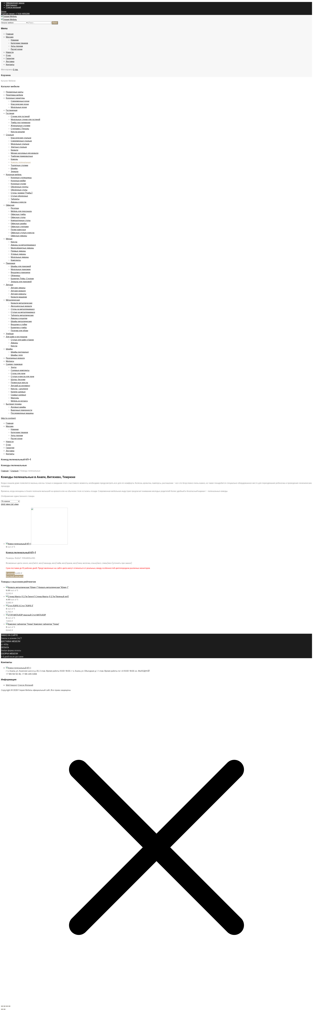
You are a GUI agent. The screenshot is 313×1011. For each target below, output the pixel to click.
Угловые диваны (18, 254)
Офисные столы (18, 217)
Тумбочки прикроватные (22, 156)
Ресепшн (15, 208)
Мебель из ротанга (19, 401)
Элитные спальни (19, 147)
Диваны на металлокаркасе (23, 245)
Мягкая (9, 238)
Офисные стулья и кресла (22, 232)
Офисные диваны (19, 235)
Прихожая (10, 263)
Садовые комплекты (20, 370)
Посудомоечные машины (22, 413)
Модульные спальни (20, 144)
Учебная (10, 333)
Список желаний (13, 7)
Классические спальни (21, 137)
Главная (9, 34)
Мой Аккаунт (11, 5)
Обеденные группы (19, 186)
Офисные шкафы (19, 223)
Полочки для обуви (19, 330)
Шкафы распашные (20, 352)
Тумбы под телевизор (20, 122)
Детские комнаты (18, 293)
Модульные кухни (19, 107)
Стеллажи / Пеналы (20, 128)
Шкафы (14, 168)
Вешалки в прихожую (20, 272)
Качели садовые (18, 391)
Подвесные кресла (19, 382)
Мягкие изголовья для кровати (24, 153)
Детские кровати (18, 290)
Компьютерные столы (21, 220)
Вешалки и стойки (19, 324)
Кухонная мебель (14, 174)
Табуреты (15, 199)
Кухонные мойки (18, 180)
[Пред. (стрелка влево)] (2, 1009)
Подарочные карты (14, 92)
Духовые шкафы (18, 407)
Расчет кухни (16, 49)
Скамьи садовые (18, 394)
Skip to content (8, 418)
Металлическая (13, 300)
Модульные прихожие (21, 269)
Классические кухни (20, 104)
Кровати (14, 150)
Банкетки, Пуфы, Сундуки (22, 278)
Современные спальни (21, 141)
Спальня (10, 134)
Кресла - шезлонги (19, 388)
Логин (3, 12)
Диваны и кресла (18, 202)
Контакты (10, 64)
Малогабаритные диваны (22, 248)
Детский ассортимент (20, 385)
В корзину (10, 573)
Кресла (14, 241)
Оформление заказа (15, 3)
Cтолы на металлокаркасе (23, 309)
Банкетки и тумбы (19, 327)
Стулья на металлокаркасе (23, 312)
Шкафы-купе (17, 355)
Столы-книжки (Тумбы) (22, 193)
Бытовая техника (14, 404)
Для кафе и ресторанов (16, 336)
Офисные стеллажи (20, 226)
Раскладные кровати (15, 358)
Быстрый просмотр (14, 576)
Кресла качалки (18, 131)
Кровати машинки (19, 297)
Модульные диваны (20, 257)
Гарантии (10, 58)
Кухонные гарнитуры (15, 98)
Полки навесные (18, 229)
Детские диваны (18, 287)
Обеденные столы (19, 189)
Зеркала (14, 171)
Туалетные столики (19, 165)
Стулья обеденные (19, 196)
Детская (9, 284)
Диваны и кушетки (19, 318)
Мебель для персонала (21, 211)
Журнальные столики (20, 125)
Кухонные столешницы (21, 177)
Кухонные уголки (18, 183)
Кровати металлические (21, 303)
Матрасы (10, 361)
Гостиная (10, 113)
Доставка (10, 61)
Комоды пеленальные (21, 162)
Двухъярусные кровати (21, 306)
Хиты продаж (17, 46)
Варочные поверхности (21, 410)
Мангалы (15, 398)
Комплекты (16, 260)
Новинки (15, 40)
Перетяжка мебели (14, 95)
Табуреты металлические (22, 315)
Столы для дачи (18, 373)
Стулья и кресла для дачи (22, 376)
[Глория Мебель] (9, 16)
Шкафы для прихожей (21, 266)
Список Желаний (25, 685)
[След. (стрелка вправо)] (4, 1009)
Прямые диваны (18, 251)
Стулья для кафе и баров (22, 339)
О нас (8, 55)
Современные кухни (20, 101)
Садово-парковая (14, 364)
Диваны (14, 342)
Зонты (14, 367)
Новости (10, 52)
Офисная (10, 205)
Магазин (9, 37)
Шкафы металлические (21, 321)
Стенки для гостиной (20, 116)
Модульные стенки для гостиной (25, 119)
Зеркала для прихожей (21, 281)
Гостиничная (11, 110)
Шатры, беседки (18, 379)
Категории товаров (19, 43)
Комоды (14, 159)
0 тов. (15, 69)
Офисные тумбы (18, 214)
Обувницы (15, 275)
